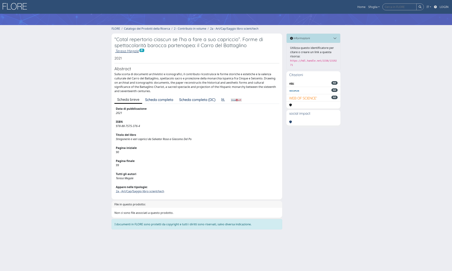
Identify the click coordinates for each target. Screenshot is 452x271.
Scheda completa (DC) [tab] (197, 99)
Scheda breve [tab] (128, 99)
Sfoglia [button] (372, 7)
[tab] (223, 99)
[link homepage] (16, 7)
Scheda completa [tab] (159, 99)
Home (361, 7)
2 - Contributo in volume (190, 29)
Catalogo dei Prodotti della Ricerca (147, 29)
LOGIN (444, 7)
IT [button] (428, 7)
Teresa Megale (127, 51)
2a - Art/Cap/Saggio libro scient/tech (234, 29)
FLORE (116, 29)
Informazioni (301, 38)
